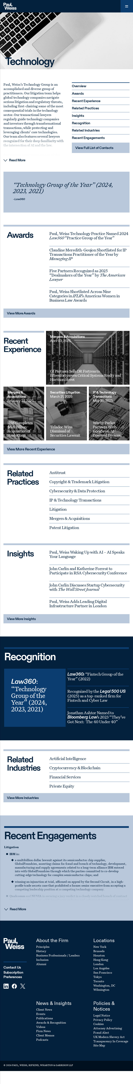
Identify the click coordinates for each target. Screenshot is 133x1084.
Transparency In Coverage (110, 1041)
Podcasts (42, 1040)
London (98, 964)
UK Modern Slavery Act (109, 1037)
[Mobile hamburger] (127, 6)
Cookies (98, 1024)
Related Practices (85, 108)
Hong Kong (100, 960)
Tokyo (97, 977)
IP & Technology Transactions (75, 500)
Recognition (81, 123)
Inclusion (42, 960)
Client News (44, 1009)
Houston (99, 955)
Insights (78, 116)
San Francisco (102, 972)
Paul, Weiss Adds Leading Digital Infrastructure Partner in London (78, 603)
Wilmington (101, 990)
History (41, 951)
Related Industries (86, 130)
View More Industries (23, 798)
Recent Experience (86, 101)
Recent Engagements (88, 138)
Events (40, 1014)
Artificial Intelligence (67, 758)
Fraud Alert (101, 1033)
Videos (40, 1027)
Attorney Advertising (107, 1028)
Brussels (99, 951)
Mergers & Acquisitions (69, 518)
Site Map (99, 1045)
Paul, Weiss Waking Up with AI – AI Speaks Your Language (86, 554)
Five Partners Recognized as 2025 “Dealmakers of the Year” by (87, 275)
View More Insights (21, 619)
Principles (43, 947)
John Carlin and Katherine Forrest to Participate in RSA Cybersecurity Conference (88, 571)
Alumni (41, 964)
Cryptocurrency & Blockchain (74, 767)
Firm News (43, 1031)
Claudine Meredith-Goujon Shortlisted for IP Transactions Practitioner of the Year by (87, 254)
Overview (79, 86)
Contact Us (12, 967)
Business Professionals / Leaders (58, 955)
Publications (44, 1018)
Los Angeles (101, 968)
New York (99, 947)
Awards (78, 94)
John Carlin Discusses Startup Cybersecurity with (87, 587)
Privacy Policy (102, 1020)
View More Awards (21, 313)
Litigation (58, 509)
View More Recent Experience (31, 449)
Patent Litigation (64, 527)
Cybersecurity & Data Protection (77, 491)
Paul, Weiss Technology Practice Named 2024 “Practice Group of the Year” (88, 236)
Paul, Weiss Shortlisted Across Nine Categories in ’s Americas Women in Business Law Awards (84, 296)
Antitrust (57, 472)
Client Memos (45, 1035)
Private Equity (61, 786)
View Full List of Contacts (94, 148)
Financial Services (65, 777)
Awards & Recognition (51, 1022)
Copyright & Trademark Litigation (79, 481)
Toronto (98, 981)
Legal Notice (101, 1015)
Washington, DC (104, 985)
